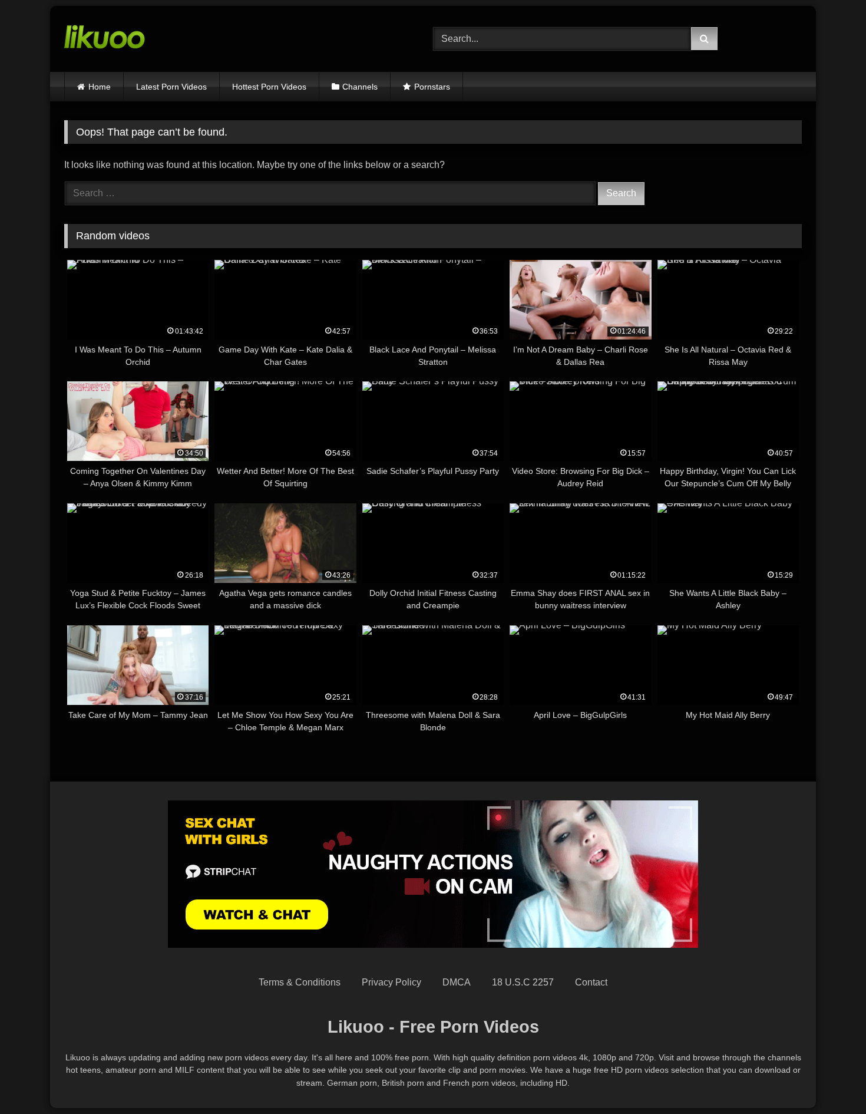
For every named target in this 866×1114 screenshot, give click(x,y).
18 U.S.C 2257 (523, 982)
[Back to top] (829, 1078)
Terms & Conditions (300, 982)
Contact (591, 982)
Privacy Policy (391, 982)
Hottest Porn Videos (269, 86)
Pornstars (432, 86)
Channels (360, 86)
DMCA (456, 982)
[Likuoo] (104, 39)
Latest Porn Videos (171, 86)
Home (99, 86)
